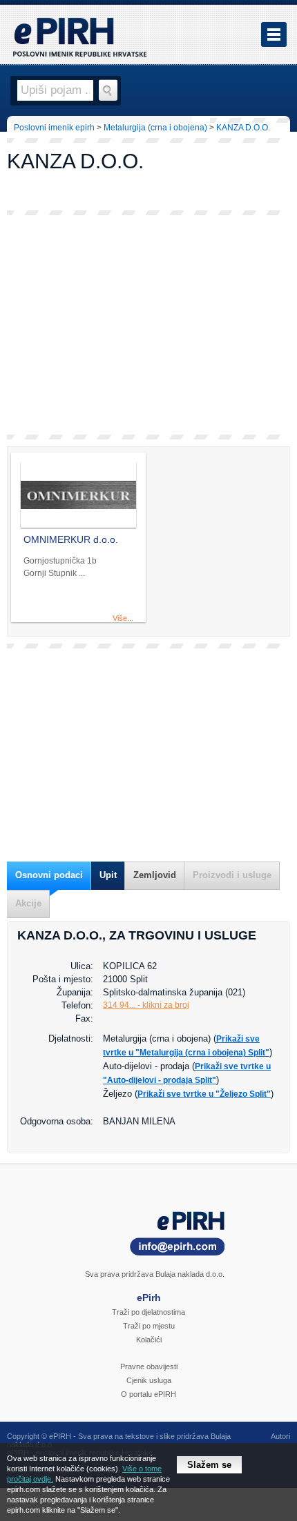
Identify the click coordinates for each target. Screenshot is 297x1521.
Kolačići (149, 1339)
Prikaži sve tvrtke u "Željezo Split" (204, 1094)
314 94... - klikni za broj (146, 1005)
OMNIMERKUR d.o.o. (70, 539)
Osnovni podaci (49, 875)
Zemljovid (154, 875)
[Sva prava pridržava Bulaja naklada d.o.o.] (148, 1236)
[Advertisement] (148, 324)
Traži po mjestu (149, 1326)
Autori (280, 1436)
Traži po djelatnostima (148, 1312)
